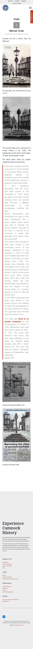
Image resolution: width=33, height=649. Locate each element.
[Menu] (29, 8)
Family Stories (5, 601)
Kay (27, 34)
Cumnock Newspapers (7, 592)
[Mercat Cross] (16, 25)
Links (3, 567)
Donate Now (5, 562)
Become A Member (7, 564)
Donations (23, 1)
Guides (4, 590)
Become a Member (17, 3)
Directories (5, 588)
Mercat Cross (16, 30)
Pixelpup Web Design (19, 625)
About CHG (10, 1)
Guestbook (17, 1)
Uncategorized (19, 34)
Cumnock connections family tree (10, 599)
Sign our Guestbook (7, 566)
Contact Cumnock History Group (10, 579)
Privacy (4, 575)
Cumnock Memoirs (7, 586)
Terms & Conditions (7, 577)
